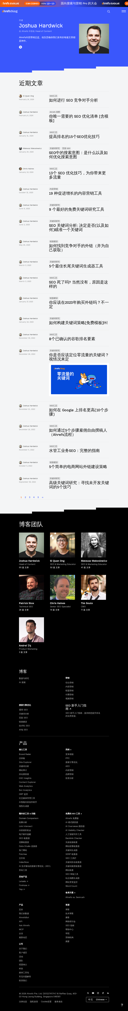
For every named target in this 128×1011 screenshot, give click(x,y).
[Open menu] (124, 11)
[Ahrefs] (6, 11)
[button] (108, 11)
